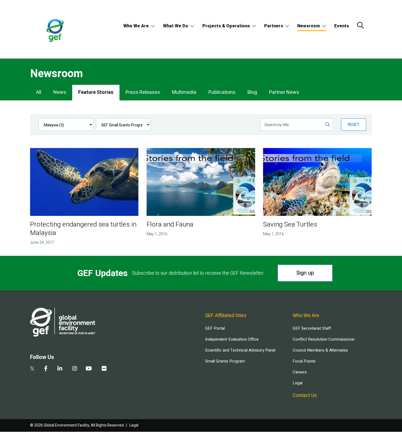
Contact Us (305, 395)
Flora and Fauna (170, 224)
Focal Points (304, 361)
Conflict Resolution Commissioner (324, 339)
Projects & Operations (226, 26)
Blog (252, 92)
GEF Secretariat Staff (312, 328)
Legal (297, 383)
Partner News (284, 92)
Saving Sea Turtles (290, 224)
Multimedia (184, 92)
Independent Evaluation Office (232, 339)
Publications (221, 92)
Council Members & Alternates (320, 350)
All (38, 92)
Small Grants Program (225, 361)
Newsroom (308, 26)
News (59, 92)
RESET (353, 124)
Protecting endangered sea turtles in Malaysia (83, 229)
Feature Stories (95, 92)
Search (360, 25)
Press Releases (143, 92)
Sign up (305, 273)
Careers (300, 372)
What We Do (175, 26)
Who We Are (136, 26)
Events (341, 26)
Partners (273, 26)
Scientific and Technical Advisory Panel (240, 350)
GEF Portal (215, 328)
